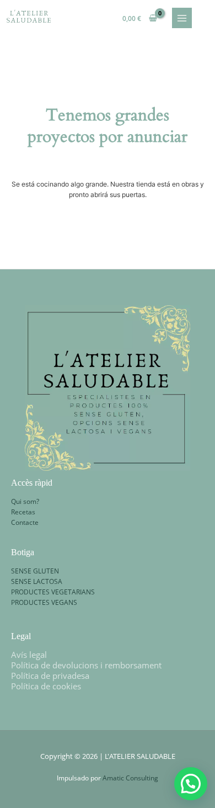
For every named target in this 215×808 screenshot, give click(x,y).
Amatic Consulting (130, 777)
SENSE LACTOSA (36, 581)
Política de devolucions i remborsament (86, 665)
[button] (190, 783)
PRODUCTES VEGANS (44, 602)
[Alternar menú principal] (182, 18)
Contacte (25, 522)
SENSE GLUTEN (35, 570)
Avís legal (29, 654)
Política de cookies (46, 686)
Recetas (23, 511)
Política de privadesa (50, 675)
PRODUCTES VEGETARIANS (53, 591)
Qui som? (25, 501)
